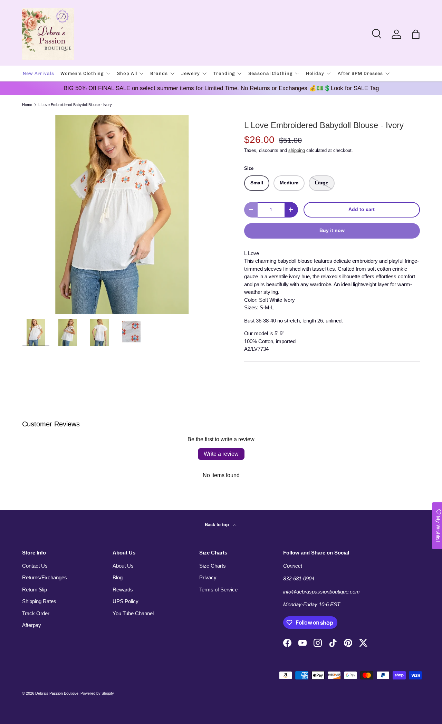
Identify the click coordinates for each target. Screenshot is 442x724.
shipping (296, 150)
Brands (158, 73)
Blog (118, 577)
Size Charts (212, 566)
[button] (415, 34)
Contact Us (35, 566)
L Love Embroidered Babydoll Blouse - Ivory (75, 105)
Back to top (217, 524)
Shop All (127, 73)
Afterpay (31, 625)
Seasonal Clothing (270, 73)
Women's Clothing (82, 73)
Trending (224, 73)
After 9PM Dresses (360, 73)
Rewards (123, 589)
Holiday (315, 73)
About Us (123, 566)
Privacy (208, 577)
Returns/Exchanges (44, 577)
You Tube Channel (133, 613)
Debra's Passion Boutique (56, 693)
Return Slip (34, 589)
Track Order (35, 613)
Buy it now (332, 230)
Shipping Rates (39, 601)
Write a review (221, 454)
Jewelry (190, 73)
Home (27, 105)
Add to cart (361, 209)
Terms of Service (218, 589)
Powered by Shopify (97, 693)
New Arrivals (38, 73)
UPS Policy (125, 601)
